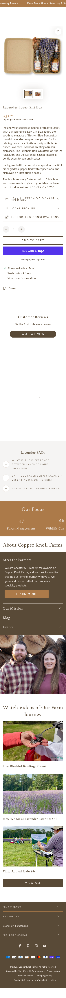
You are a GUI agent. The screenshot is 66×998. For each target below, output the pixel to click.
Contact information (24, 980)
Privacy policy (53, 971)
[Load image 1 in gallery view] (28, 94)
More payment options (33, 259)
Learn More (26, 593)
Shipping (7, 119)
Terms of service (25, 975)
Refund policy (36, 971)
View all (33, 882)
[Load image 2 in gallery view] (38, 94)
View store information (22, 278)
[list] (33, 525)
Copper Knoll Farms (28, 966)
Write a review (33, 334)
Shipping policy (44, 975)
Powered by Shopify (16, 971)
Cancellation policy (46, 980)
